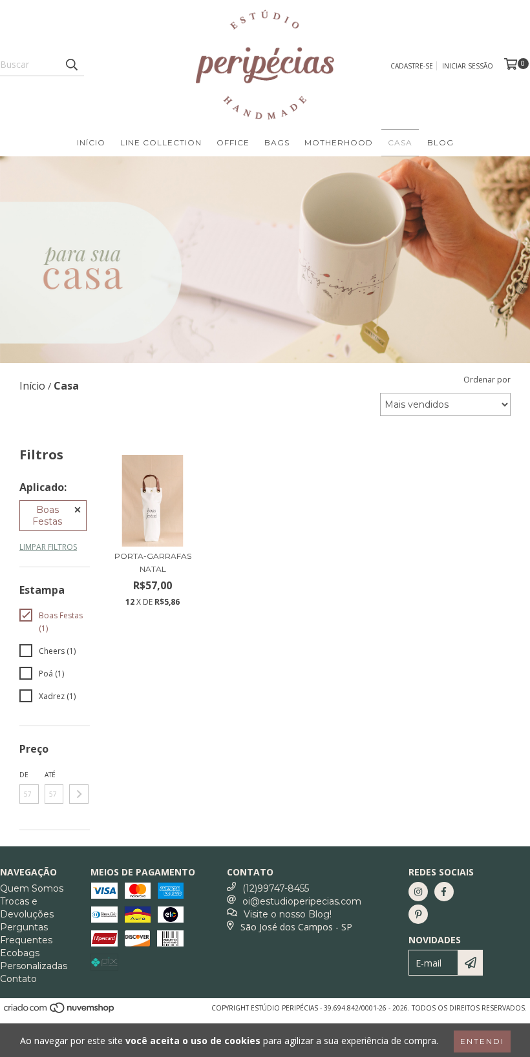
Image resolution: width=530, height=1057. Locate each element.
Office (233, 142)
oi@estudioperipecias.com (301, 901)
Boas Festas (47, 515)
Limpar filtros (48, 546)
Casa (400, 142)
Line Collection (161, 142)
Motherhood (338, 142)
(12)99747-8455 (275, 888)
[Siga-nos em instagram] (418, 891)
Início (91, 142)
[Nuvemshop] (59, 1011)
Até (50, 774)
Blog (440, 142)
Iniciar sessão (467, 65)
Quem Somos (31, 888)
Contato (18, 979)
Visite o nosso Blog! (288, 914)
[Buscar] (71, 64)
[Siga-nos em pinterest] (418, 914)
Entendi (482, 1041)
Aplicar (79, 794)
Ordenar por (487, 379)
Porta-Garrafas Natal (152, 562)
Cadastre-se (411, 65)
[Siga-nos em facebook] (444, 891)
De (23, 774)
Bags (277, 142)
